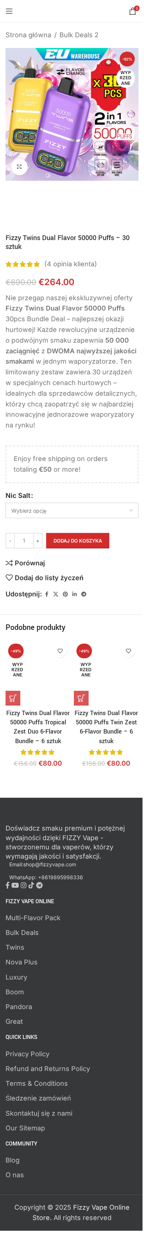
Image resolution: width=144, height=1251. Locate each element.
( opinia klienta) (70, 264)
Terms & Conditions (37, 1083)
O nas (15, 1175)
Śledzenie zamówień (38, 1098)
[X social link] (56, 594)
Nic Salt (18, 495)
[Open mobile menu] (9, 11)
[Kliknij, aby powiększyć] (19, 167)
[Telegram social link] (84, 594)
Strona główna (28, 35)
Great (14, 1021)
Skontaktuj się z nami (39, 1113)
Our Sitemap (25, 1128)
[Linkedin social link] (74, 594)
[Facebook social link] (46, 594)
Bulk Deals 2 (79, 35)
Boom (15, 992)
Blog (13, 1160)
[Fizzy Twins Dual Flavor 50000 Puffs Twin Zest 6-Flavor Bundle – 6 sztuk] (106, 673)
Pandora (19, 1007)
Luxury (16, 977)
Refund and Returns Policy (48, 1068)
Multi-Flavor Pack (33, 918)
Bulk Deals (22, 932)
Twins (15, 947)
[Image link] (46, 817)
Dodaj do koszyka (78, 541)
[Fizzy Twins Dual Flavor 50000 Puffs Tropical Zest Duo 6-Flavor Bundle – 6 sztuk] (38, 673)
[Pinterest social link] (65, 594)
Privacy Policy (27, 1054)
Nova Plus (22, 962)
